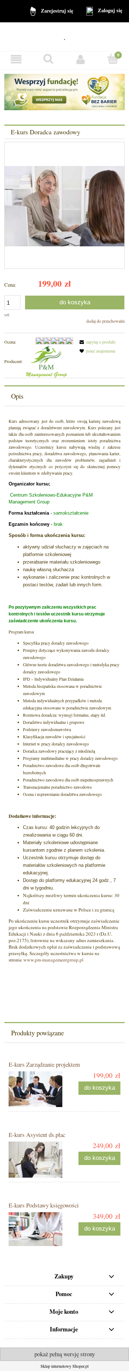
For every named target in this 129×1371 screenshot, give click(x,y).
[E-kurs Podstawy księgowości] (36, 1229)
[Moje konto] (80, 59)
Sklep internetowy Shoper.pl (64, 1366)
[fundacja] (64, 91)
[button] (16, 59)
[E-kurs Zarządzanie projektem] (36, 1089)
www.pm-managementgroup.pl (53, 959)
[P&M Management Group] (46, 361)
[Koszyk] (113, 58)
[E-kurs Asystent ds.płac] (36, 1160)
